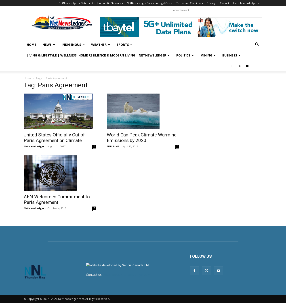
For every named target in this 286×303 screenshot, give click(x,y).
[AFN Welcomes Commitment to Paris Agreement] (60, 173)
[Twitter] (239, 66)
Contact (224, 3)
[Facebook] (232, 66)
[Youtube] (247, 66)
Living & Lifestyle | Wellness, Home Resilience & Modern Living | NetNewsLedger (96, 55)
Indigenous (71, 44)
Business (229, 55)
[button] (257, 45)
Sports (123, 44)
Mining (206, 55)
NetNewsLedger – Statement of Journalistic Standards (91, 3)
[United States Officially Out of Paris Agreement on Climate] (60, 111)
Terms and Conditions (189, 3)
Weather (99, 44)
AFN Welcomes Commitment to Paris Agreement (57, 199)
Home (31, 44)
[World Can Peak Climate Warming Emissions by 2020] (143, 111)
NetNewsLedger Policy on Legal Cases (149, 3)
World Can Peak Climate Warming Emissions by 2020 (142, 137)
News (47, 44)
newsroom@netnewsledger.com (126, 274)
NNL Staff (113, 146)
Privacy (211, 3)
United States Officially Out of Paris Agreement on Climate (54, 137)
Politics (183, 55)
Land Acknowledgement (247, 3)
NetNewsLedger (34, 146)
